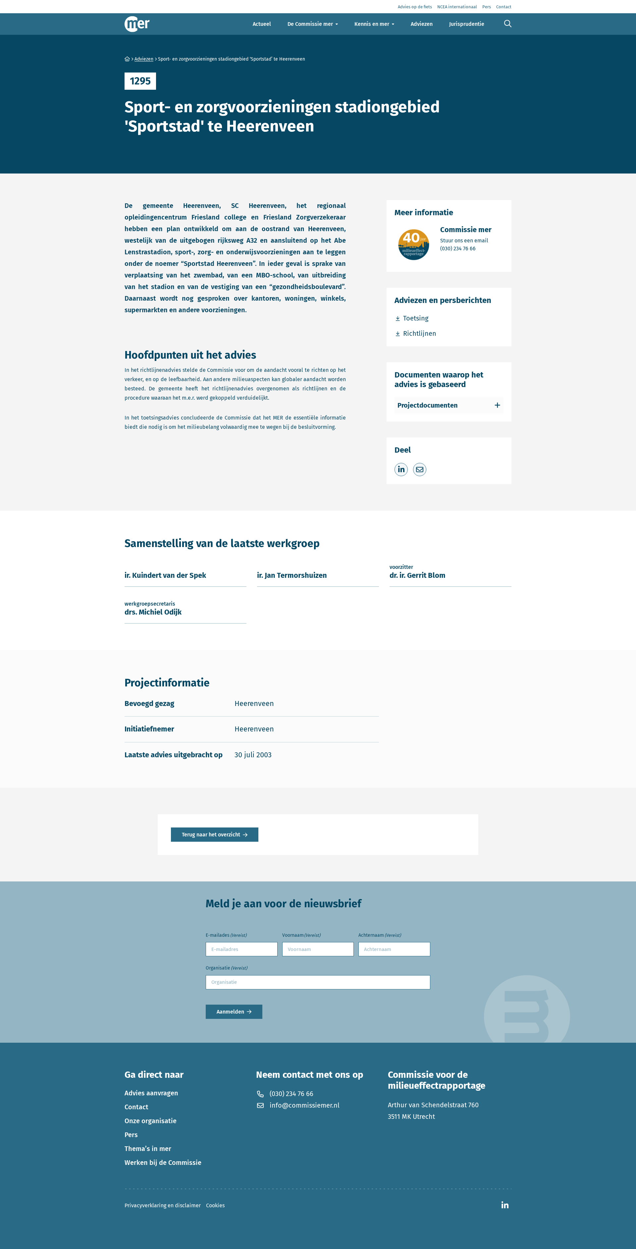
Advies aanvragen (151, 1093)
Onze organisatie (151, 1121)
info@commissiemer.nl (305, 1105)
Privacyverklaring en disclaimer (163, 1205)
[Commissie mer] (137, 24)
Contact (136, 1107)
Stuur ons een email (466, 240)
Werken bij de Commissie (163, 1163)
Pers (131, 1135)
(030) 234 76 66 (466, 248)
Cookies (215, 1205)
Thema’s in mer (148, 1149)
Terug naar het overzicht (211, 834)
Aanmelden (230, 1012)
